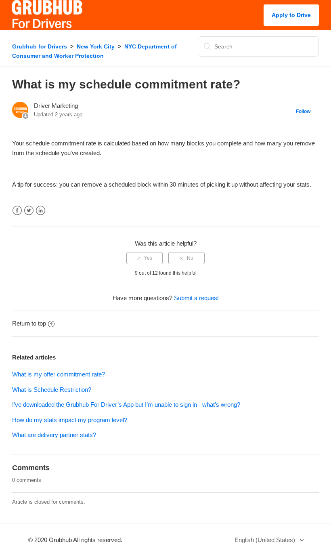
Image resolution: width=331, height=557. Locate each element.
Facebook (17, 211)
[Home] (47, 26)
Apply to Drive (291, 15)
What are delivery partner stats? (54, 434)
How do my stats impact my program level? (69, 419)
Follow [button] (303, 111)
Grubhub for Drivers (39, 46)
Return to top (29, 323)
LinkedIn (41, 211)
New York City (96, 46)
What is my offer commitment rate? (58, 374)
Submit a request (196, 297)
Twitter (29, 211)
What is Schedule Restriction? (51, 389)
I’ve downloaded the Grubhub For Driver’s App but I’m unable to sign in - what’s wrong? (126, 404)
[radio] (144, 258)
